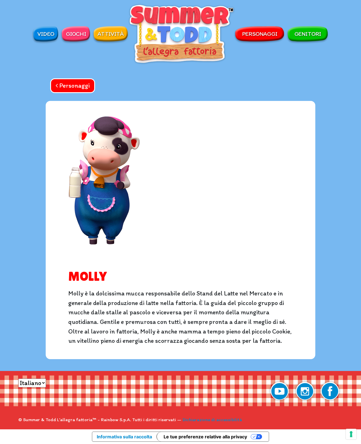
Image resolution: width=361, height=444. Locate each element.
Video (45, 33)
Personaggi (259, 33)
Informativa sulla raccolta (124, 436)
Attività (111, 33)
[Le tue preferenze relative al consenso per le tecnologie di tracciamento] (351, 434)
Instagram (305, 391)
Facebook (330, 391)
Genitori (307, 33)
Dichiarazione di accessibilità (212, 419)
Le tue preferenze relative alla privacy (205, 436)
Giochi (76, 33)
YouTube (279, 391)
